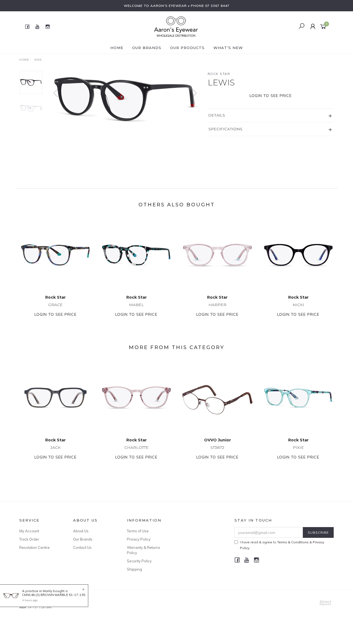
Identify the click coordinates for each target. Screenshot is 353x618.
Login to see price (271, 95)
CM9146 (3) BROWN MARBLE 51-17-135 (53, 595)
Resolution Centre (34, 547)
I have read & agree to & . (282, 545)
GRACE (55, 304)
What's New (228, 47)
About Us (81, 531)
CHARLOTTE (136, 447)
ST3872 (217, 447)
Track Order (29, 539)
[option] (125, 98)
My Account (29, 531)
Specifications (225, 129)
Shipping (134, 569)
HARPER (217, 304)
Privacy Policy (139, 539)
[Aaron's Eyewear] (176, 26)
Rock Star (219, 74)
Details (216, 115)
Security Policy (139, 561)
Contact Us (82, 547)
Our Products (187, 47)
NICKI (298, 304)
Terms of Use (138, 531)
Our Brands (146, 47)
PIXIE (298, 447)
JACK (55, 447)
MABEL (136, 304)
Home (116, 47)
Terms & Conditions (293, 542)
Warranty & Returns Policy (143, 550)
